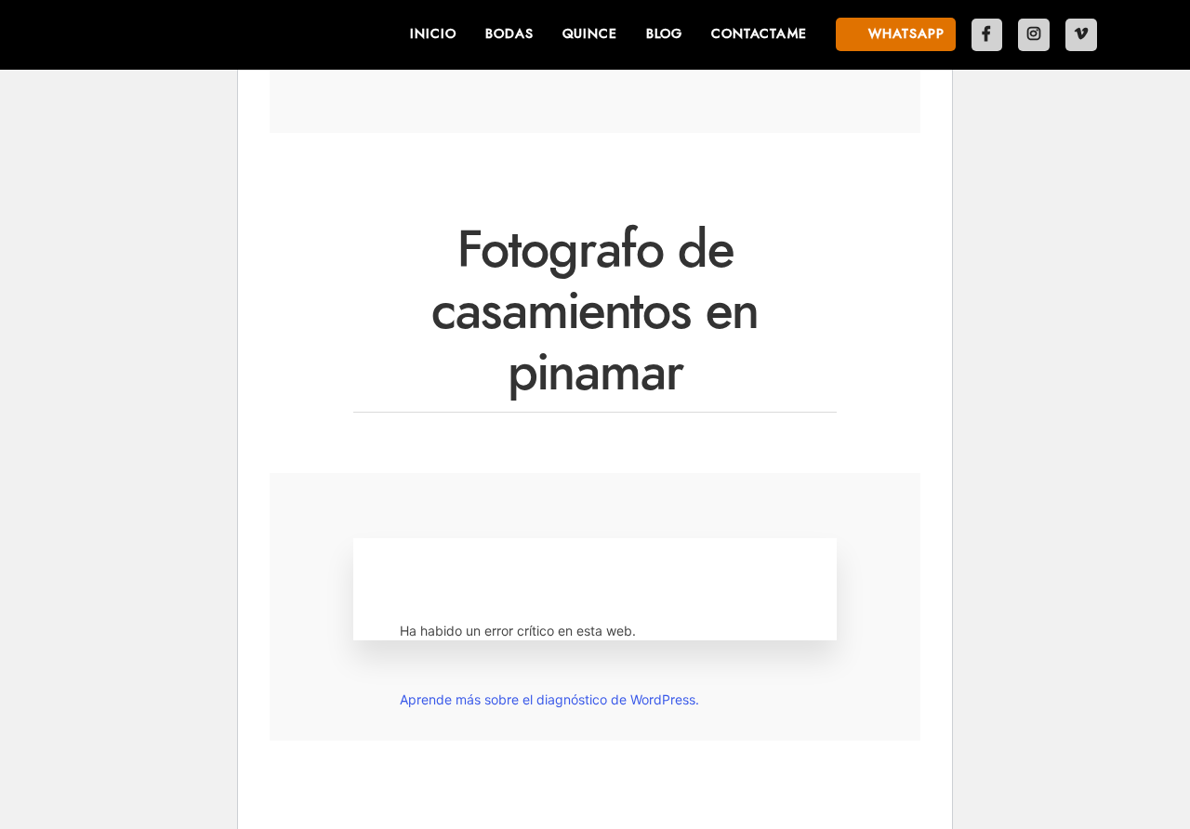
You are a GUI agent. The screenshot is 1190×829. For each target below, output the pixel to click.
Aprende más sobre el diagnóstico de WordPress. (549, 699)
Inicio (433, 34)
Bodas (509, 34)
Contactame (759, 34)
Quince (589, 34)
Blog (664, 34)
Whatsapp (904, 34)
